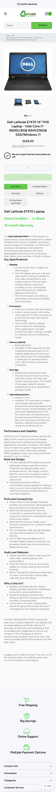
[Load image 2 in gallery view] (28, 102)
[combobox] (28, 25)
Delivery (39, 193)
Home (8, 36)
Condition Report (39, 187)
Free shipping (18, 146)
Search (42, 25)
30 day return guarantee (16, 201)
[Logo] (28, 13)
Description (16, 187)
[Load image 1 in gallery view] (18, 102)
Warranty (16, 193)
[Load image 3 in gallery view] (38, 102)
